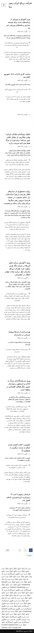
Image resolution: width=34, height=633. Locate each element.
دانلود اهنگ (17, 568)
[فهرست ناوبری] (3, 4)
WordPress (19, 631)
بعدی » (29, 555)
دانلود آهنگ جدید (23, 593)
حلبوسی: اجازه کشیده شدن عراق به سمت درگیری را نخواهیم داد (19, 448)
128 (7, 550)
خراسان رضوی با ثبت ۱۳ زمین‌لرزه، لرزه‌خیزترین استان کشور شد (18, 497)
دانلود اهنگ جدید (7, 568)
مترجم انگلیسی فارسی (18, 619)
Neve (31, 631)
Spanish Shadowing (17, 587)
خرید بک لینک (26, 568)
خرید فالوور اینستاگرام (15, 574)
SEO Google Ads (14, 627)
